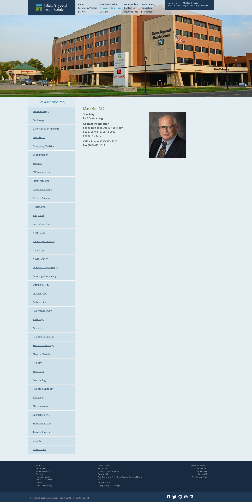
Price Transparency (44, 485)
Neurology (38, 250)
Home (38, 465)
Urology (37, 440)
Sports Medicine (41, 414)
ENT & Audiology (41, 172)
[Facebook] (169, 498)
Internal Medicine (42, 224)
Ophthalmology (41, 284)
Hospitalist (38, 215)
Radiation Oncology (43, 388)
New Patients (131, 11)
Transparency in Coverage (109, 485)
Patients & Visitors (87, 8)
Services (82, 11)
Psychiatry (38, 371)
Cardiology (38, 120)
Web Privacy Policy (199, 477)
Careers (104, 11)
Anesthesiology (41, 111)
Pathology (38, 319)
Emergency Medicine (44, 146)
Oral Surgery (39, 293)
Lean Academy (148, 4)
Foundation (147, 8)
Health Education (108, 4)
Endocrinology (40, 154)
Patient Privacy (104, 482)
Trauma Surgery (41, 432)
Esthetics (37, 163)
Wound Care (39, 449)
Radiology (38, 397)
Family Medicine (41, 180)
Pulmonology (40, 380)
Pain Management (42, 310)
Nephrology (39, 232)
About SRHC (41, 468)
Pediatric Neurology (43, 345)
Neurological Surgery (44, 241)
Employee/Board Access (173, 4)
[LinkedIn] (192, 498)
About (81, 4)
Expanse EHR (202, 5)
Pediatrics (38, 328)
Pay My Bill (188, 5)
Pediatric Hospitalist (43, 336)
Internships (146, 11)
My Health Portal (190, 3)
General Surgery (41, 198)
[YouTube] (181, 498)
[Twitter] (175, 498)
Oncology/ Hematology (45, 276)
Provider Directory (110, 8)
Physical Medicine (42, 354)
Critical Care (39, 137)
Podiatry (37, 362)
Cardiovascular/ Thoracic (46, 128)
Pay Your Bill (103, 474)
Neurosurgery (40, 258)
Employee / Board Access (108, 471)
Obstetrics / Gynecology (45, 267)
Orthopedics (39, 302)
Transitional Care (42, 423)
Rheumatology (40, 406)
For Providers (131, 4)
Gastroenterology (42, 189)
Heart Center (39, 206)
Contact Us (129, 8)
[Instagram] (186, 498)
